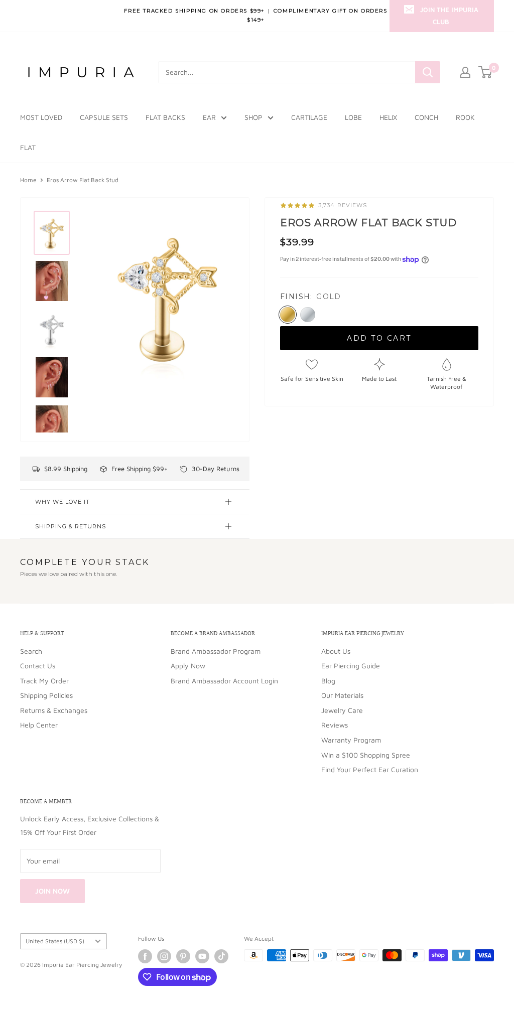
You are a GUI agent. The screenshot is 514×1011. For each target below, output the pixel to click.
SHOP (253, 117)
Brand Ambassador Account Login (224, 680)
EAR (209, 117)
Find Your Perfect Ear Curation (369, 769)
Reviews (334, 724)
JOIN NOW (52, 891)
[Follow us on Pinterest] (183, 956)
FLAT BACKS (165, 117)
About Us (335, 651)
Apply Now (188, 665)
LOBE (353, 117)
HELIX (388, 117)
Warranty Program (351, 740)
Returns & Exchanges (53, 710)
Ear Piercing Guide (350, 665)
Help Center (39, 724)
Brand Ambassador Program (216, 651)
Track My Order (44, 680)
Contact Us (37, 665)
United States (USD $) (55, 941)
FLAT (28, 147)
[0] (485, 72)
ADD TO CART (379, 338)
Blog (328, 680)
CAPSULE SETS (104, 117)
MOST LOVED (41, 117)
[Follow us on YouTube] (202, 956)
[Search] (427, 72)
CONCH (426, 117)
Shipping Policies (46, 695)
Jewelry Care (342, 710)
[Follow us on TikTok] (221, 956)
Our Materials (342, 695)
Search (31, 651)
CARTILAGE (309, 117)
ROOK (465, 117)
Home (28, 180)
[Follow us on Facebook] (145, 956)
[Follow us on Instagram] (164, 956)
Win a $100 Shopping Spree (365, 755)
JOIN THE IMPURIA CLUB (449, 16)
